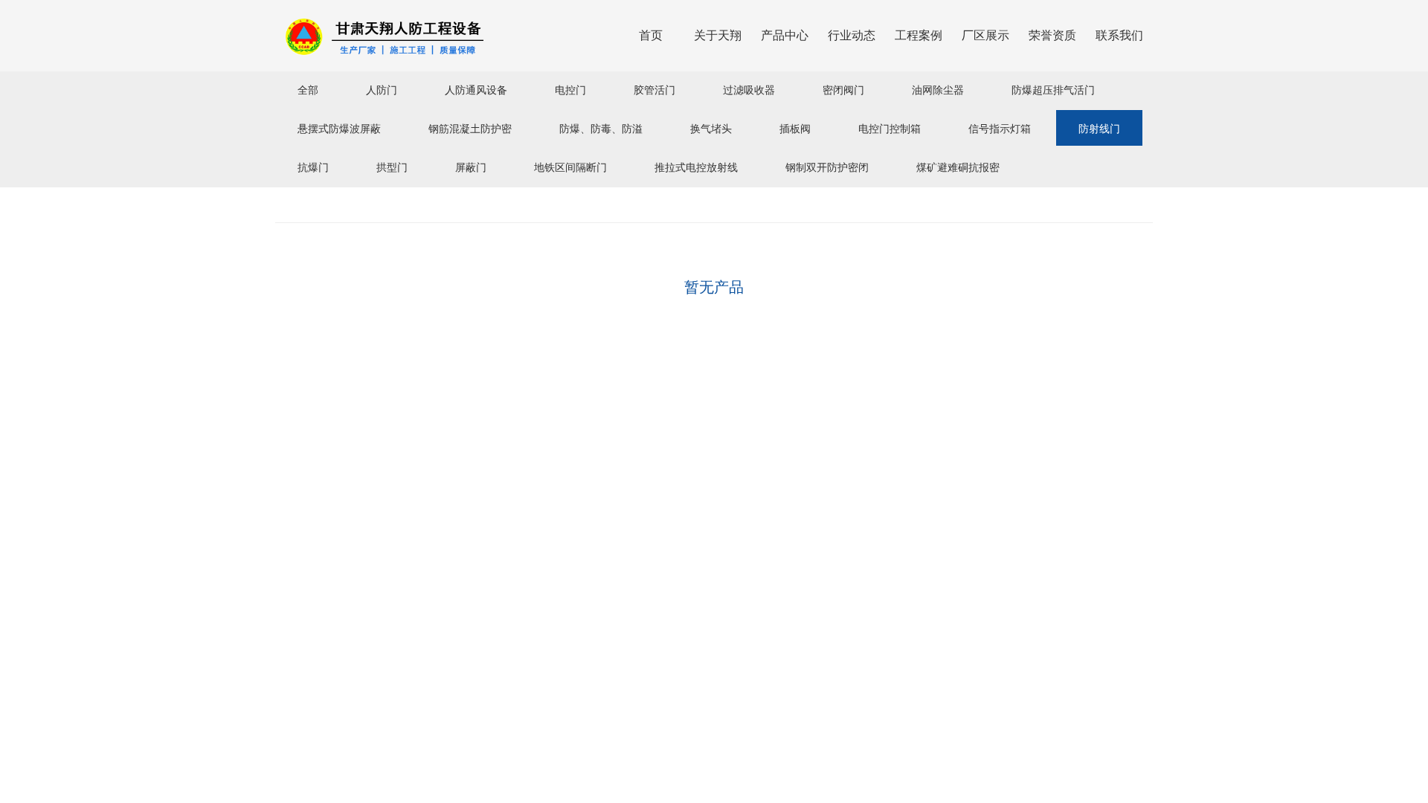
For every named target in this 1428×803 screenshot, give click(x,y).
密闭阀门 (843, 89)
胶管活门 (654, 89)
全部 (308, 89)
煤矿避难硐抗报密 (958, 166)
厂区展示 (985, 35)
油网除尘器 (938, 89)
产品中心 (784, 35)
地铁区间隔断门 (570, 166)
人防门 (381, 89)
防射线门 (1099, 127)
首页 (651, 35)
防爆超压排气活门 (1053, 89)
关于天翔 (718, 35)
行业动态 (851, 35)
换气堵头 (711, 127)
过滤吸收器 (749, 89)
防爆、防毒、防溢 (601, 127)
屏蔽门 (470, 166)
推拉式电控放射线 (696, 166)
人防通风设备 (476, 89)
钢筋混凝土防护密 (470, 127)
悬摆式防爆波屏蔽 (339, 127)
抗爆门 (313, 166)
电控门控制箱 (889, 127)
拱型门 (392, 166)
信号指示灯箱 (999, 127)
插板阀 (795, 127)
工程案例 (918, 35)
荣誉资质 (1052, 35)
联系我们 (1119, 35)
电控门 (570, 89)
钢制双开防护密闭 (827, 166)
